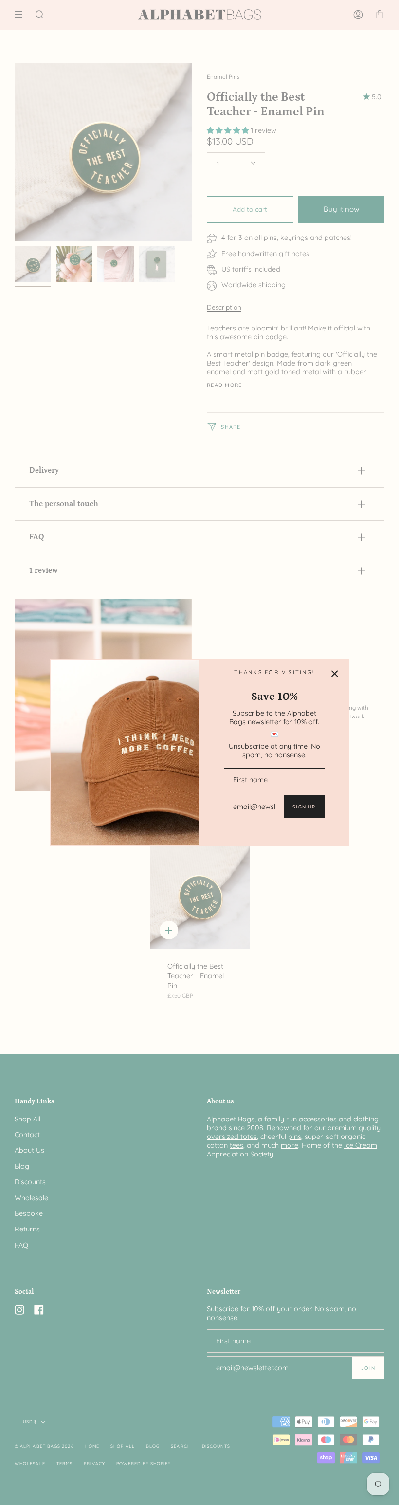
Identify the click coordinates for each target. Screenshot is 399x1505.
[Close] (335, 674)
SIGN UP (303, 806)
